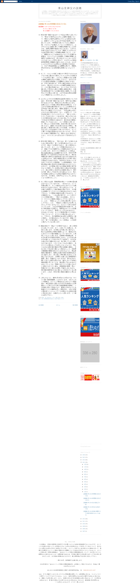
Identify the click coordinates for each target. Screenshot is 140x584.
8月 (85, 474)
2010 (83, 524)
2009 (83, 526)
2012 (83, 519)
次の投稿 (41, 305)
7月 (85, 477)
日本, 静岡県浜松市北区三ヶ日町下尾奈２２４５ (52, 298)
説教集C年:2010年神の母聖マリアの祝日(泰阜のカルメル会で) (92, 513)
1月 (85, 492)
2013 (83, 462)
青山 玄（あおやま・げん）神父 (90, 60)
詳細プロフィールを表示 (86, 77)
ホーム (58, 305)
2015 (83, 457)
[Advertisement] (90, 413)
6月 (85, 479)
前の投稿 (75, 305)
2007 (83, 531)
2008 (83, 529)
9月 (85, 472)
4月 (85, 484)
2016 (83, 455)
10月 (85, 469)
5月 (85, 482)
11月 (85, 467)
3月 (85, 487)
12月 (85, 464)
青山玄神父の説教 (70, 8)
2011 (83, 521)
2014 (83, 460)
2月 (85, 489)
